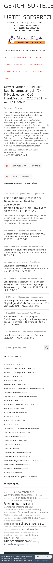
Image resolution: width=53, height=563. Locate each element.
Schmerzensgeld (26, 497)
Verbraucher (16, 503)
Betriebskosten (10, 512)
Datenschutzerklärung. (41, 560)
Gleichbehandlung (28, 517)
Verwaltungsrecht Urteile (14, 456)
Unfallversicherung (34, 532)
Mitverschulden (35, 495)
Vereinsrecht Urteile (12, 436)
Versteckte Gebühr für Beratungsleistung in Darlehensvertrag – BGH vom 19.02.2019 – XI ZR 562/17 (26, 252)
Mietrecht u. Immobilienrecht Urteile (19, 404)
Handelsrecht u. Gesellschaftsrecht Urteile (22, 388)
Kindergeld (23, 545)
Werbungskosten (13, 509)
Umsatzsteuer (30, 535)
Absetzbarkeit (41, 498)
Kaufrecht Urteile (11, 400)
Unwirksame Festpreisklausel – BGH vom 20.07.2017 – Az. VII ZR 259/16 (24, 336)
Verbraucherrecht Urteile (14, 432)
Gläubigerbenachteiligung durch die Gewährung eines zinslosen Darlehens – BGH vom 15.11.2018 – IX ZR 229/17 (26, 268)
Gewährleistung (21, 532)
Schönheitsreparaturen (13, 530)
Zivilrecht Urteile (11, 472)
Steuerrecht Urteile (12, 420)
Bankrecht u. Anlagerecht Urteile (26, 165)
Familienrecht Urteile (12, 384)
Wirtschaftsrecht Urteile (14, 468)
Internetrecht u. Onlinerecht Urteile (19, 396)
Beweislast (42, 526)
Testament (43, 518)
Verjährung (9, 535)
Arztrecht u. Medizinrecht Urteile (17, 368)
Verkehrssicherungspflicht (18, 506)
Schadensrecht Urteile (13, 412)
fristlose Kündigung (12, 515)
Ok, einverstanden (43, 557)
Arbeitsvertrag (31, 529)
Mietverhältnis (15, 541)
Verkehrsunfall (10, 526)
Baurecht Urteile (11, 376)
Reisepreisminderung (27, 538)
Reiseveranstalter (23, 492)
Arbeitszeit (8, 492)
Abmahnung (11, 544)
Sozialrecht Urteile (12, 416)
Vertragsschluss (10, 498)
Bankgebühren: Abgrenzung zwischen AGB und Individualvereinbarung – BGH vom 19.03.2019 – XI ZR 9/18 (24, 236)
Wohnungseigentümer (16, 494)
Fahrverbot (18, 535)
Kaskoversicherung (32, 509)
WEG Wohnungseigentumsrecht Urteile (21, 460)
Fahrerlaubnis (9, 532)
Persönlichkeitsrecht (30, 515)
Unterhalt (20, 527)
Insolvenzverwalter (38, 512)
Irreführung (11, 538)
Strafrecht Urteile (11, 424)
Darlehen (26, 176)
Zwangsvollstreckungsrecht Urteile (19, 476)
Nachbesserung (11, 518)
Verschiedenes (10, 448)
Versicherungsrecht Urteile (15, 452)
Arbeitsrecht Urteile (12, 364)
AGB (15, 176)
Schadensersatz (32, 523)
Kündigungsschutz (12, 521)
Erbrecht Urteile (10, 380)
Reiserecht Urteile (11, 408)
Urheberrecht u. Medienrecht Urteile (19, 428)
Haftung (36, 542)
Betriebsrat (11, 523)
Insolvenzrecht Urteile (13, 392)
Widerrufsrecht (31, 526)
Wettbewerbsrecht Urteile (15, 464)
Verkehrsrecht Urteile (13, 440)
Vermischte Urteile (12, 444)
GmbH (31, 504)
